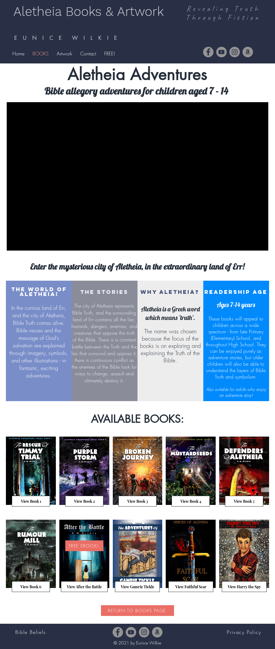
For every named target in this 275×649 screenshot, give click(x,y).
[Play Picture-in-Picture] (251, 243)
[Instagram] (234, 52)
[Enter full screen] (261, 243)
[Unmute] (22, 243)
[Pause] (13, 243)
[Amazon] (248, 52)
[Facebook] (208, 52)
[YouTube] (221, 52)
